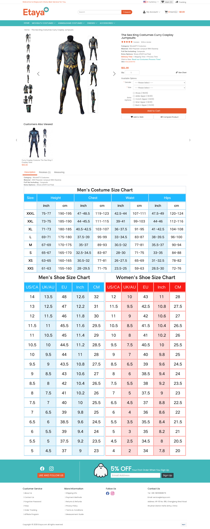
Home (27, 23)
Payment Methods (74, 497)
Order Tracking (30, 510)
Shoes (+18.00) (142, 93)
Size (129, 87)
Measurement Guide (75, 514)
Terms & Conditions (74, 510)
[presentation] (16, 139)
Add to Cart (153, 110)
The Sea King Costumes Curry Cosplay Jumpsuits (52, 30)
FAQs (26, 506)
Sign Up (167, 475)
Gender (127, 82)
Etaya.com (42, 524)
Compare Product (171, 117)
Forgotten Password (32, 501)
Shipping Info (71, 493)
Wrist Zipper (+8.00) (144, 102)
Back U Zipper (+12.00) (145, 105)
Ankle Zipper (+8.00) (144, 96)
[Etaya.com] (47, 12)
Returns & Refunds (74, 501)
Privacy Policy (72, 506)
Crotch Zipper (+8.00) (145, 99)
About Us (28, 493)
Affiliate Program (31, 514)
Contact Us (29, 497)
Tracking (182, 2)
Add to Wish (138, 117)
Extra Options (128, 98)
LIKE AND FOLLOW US (51, 475)
